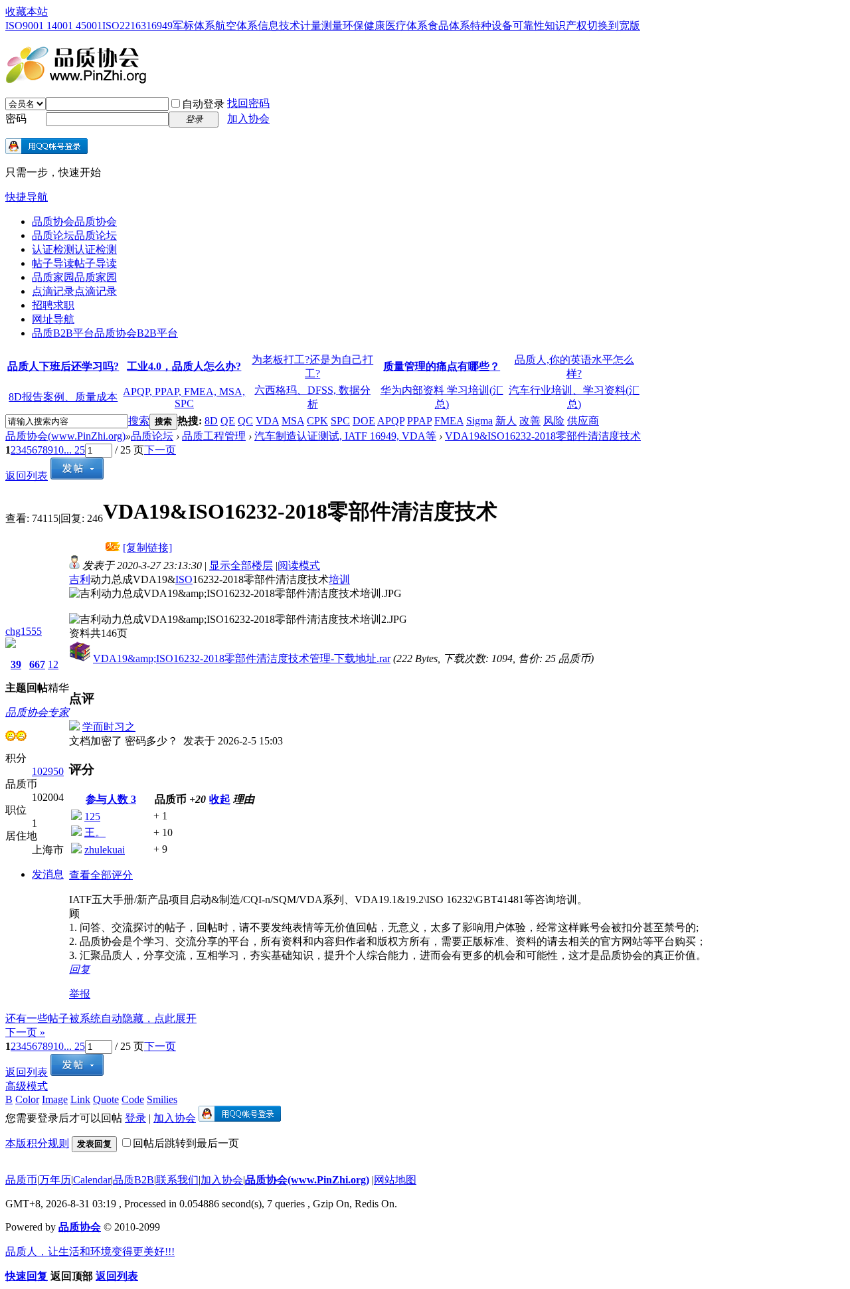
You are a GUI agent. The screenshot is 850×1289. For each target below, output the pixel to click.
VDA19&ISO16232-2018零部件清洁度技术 (543, 436)
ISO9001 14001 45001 (53, 25)
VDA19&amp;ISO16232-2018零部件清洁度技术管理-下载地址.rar (241, 658)
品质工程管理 (214, 436)
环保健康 (364, 25)
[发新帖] (77, 475)
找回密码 (248, 103)
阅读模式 (299, 565)
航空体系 (236, 25)
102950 (48, 771)
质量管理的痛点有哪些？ (441, 366)
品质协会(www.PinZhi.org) (65, 436)
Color (27, 1099)
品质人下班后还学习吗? (63, 366)
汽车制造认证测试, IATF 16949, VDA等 (345, 436)
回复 (79, 969)
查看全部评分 (101, 875)
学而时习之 (108, 726)
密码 (16, 118)
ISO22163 (124, 25)
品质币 (21, 1179)
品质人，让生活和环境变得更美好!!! (90, 1251)
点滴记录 (74, 291)
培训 (339, 579)
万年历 (55, 1179)
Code (133, 1099)
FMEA (449, 420)
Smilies (162, 1099)
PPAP (419, 420)
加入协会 (248, 118)
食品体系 (449, 25)
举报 (79, 993)
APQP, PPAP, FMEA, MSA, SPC (184, 397)
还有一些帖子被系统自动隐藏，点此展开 (101, 1018)
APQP (390, 420)
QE (227, 420)
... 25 (74, 450)
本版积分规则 (37, 1143)
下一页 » (25, 1032)
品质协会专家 (37, 712)
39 (16, 664)
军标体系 (194, 25)
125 (92, 816)
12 (53, 664)
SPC (340, 420)
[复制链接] (147, 547)
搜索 (138, 420)
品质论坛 (74, 235)
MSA (293, 420)
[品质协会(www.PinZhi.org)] (75, 78)
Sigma (479, 420)
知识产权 (566, 25)
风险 (553, 420)
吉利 (79, 579)
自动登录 (203, 104)
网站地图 (395, 1179)
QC (245, 420)
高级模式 (26, 1086)
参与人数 (111, 799)
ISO (184, 579)
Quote (106, 1099)
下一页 (160, 450)
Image (55, 1099)
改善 (530, 420)
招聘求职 (53, 305)
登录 (135, 1118)
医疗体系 (406, 25)
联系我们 (177, 1179)
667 (37, 664)
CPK (317, 420)
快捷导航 (26, 197)
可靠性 (529, 25)
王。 (95, 832)
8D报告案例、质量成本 (63, 396)
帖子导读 (74, 263)
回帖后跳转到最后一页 (186, 1143)
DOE (364, 420)
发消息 (48, 874)
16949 (159, 25)
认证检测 (74, 249)
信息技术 (279, 25)
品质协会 (74, 221)
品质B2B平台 (105, 333)
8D (211, 420)
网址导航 (53, 319)
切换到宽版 (613, 25)
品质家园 (74, 277)
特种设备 (491, 25)
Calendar (92, 1179)
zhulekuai (104, 849)
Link (80, 1099)
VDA (267, 420)
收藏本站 (26, 11)
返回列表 (26, 475)
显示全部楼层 (241, 565)
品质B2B (133, 1179)
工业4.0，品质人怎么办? (184, 366)
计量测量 (321, 25)
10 (58, 450)
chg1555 (23, 631)
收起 (219, 799)
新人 (506, 420)
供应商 (583, 420)
